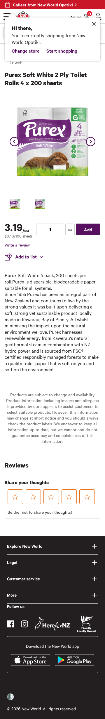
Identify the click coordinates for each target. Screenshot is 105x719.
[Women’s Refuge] (10, 696)
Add (88, 229)
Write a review (17, 245)
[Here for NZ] (52, 624)
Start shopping (61, 50)
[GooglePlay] (74, 660)
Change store (25, 50)
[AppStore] (30, 660)
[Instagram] (24, 623)
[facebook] (10, 623)
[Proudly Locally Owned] (86, 624)
